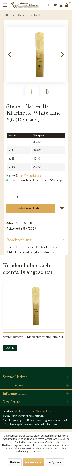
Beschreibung (19, 240)
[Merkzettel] (55, 5)
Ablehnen (15, 462)
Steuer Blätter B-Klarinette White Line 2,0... (34, 336)
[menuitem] (6, 5)
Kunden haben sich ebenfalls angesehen (27, 269)
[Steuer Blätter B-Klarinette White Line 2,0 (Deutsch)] (36, 306)
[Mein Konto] (61, 5)
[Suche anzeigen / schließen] (49, 5)
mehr (53, 252)
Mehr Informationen (46, 451)
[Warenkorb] (66, 5)
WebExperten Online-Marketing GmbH (33, 410)
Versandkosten (55, 420)
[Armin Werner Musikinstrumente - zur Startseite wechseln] (25, 5)
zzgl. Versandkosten (30, 175)
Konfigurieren (55, 462)
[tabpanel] (36, 316)
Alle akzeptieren (33, 462)
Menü (6, 5)
